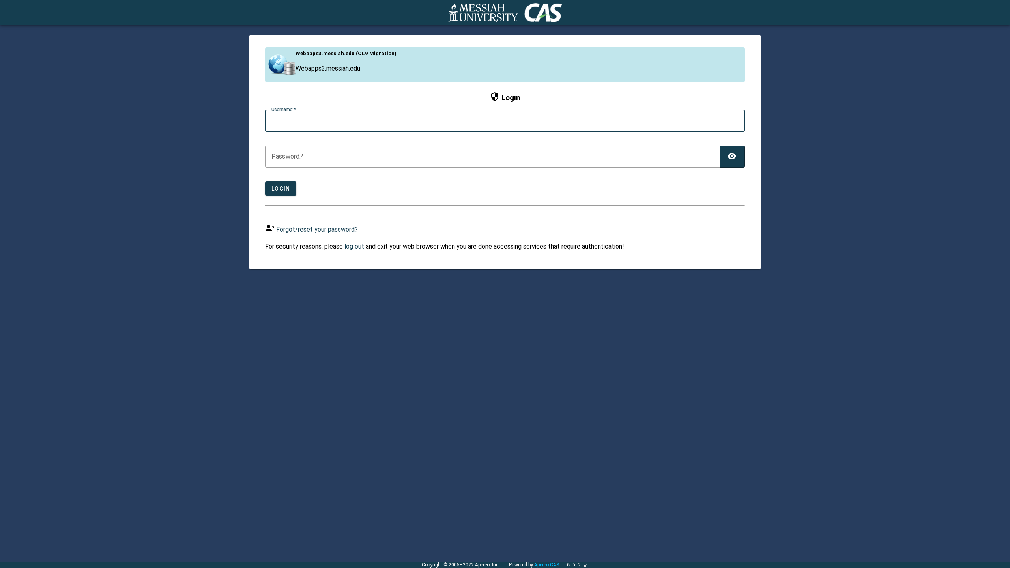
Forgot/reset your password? (317, 229)
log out (354, 246)
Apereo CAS (546, 565)
